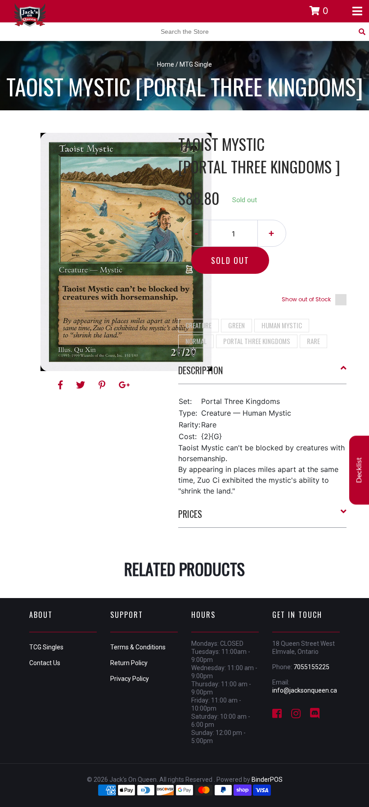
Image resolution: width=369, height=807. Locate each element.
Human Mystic (281, 325)
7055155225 (311, 667)
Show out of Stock (306, 299)
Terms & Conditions (138, 647)
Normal (196, 341)
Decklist (359, 470)
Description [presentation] (200, 370)
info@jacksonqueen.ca (304, 690)
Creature (198, 325)
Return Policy (129, 662)
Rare (313, 341)
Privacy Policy (129, 678)
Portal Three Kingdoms (256, 341)
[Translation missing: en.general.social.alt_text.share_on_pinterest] (103, 385)
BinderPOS (267, 779)
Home (165, 64)
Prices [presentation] (190, 514)
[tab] (262, 373)
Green (236, 325)
